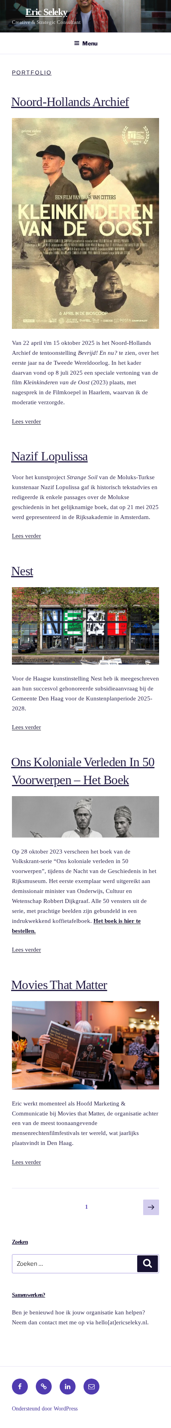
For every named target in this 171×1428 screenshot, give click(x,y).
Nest (22, 571)
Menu (89, 43)
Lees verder (26, 421)
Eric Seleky (46, 12)
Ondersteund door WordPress (45, 1409)
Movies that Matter (59, 985)
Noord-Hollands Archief (70, 101)
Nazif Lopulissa (49, 456)
